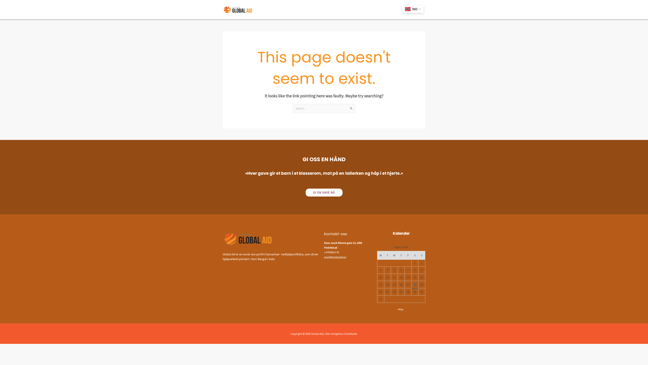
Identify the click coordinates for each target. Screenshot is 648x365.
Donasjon (332, 10)
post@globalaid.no (335, 257)
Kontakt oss (370, 10)
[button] (324, 193)
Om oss (350, 10)
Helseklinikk (312, 10)
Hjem (273, 10)
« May (400, 309)
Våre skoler (290, 10)
